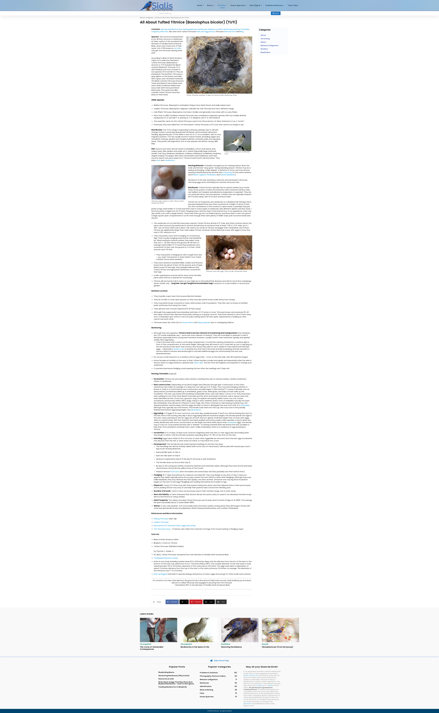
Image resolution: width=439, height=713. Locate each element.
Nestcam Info (230, 31)
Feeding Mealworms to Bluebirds (172, 687)
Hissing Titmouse (161, 518)
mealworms (170, 160)
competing (227, 172)
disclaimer (247, 703)
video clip (198, 362)
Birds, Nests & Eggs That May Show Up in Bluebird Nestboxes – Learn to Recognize (176, 683)
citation (270, 685)
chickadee (245, 405)
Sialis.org (260, 685)
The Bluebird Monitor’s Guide (166, 558)
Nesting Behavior (190, 29)
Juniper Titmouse (161, 522)
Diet (180, 29)
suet (158, 160)
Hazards (265, 644)
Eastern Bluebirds (227, 174)
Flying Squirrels (204, 322)
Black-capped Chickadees (205, 174)
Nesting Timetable (241, 29)
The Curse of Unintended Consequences (151, 648)
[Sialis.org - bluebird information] (160, 6)
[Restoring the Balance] (239, 630)
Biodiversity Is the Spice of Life (195, 647)
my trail (177, 48)
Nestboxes (202, 29)
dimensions (196, 410)
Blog (242, 31)
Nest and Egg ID (160, 574)
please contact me (251, 675)
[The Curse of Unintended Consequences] (158, 630)
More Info (164, 31)
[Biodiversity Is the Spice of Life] (199, 630)
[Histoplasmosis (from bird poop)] (280, 630)
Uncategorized (145, 644)
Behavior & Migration (147, 18)
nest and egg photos (206, 31)
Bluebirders (225, 644)
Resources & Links (166, 679)
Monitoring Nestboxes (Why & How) (173, 675)
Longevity (155, 31)
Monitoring (228, 29)
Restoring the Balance (231, 647)
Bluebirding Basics (166, 672)
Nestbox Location (215, 29)
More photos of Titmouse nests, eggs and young (174, 525)
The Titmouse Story (162, 529)
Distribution (173, 29)
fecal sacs (174, 471)
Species (164, 29)
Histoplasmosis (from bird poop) (277, 647)
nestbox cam (179, 349)
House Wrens (187, 322)
